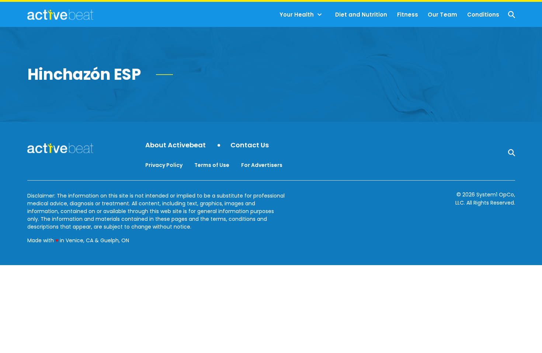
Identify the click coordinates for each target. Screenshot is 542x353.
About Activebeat (175, 145)
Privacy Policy (164, 165)
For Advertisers (261, 165)
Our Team (442, 14)
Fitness (407, 14)
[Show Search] (511, 14)
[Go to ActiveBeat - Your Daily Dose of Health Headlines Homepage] (60, 14)
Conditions (483, 14)
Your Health (296, 14)
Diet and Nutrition (361, 14)
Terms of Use (211, 165)
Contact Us (249, 145)
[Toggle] (320, 15)
